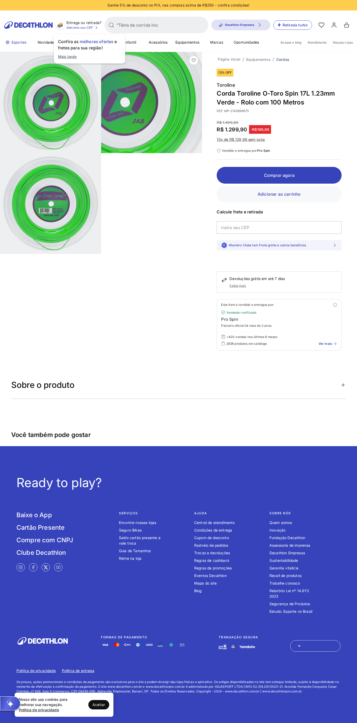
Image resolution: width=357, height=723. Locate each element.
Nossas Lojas (343, 42)
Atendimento (317, 42)
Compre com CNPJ (44, 540)
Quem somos (280, 522)
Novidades (47, 42)
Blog (198, 590)
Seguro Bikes (130, 530)
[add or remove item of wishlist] (193, 60)
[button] (10, 703)
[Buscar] (111, 25)
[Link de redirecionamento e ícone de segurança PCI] (233, 647)
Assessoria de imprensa (289, 545)
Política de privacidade (36, 670)
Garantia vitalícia (283, 568)
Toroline (226, 85)
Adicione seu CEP (79, 28)
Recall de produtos (285, 575)
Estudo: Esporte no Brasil (290, 611)
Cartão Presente (40, 527)
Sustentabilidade (283, 560)
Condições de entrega (213, 530)
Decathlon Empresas (287, 553)
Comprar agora (279, 175)
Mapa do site (205, 583)
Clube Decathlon (41, 552)
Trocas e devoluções (212, 553)
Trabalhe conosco (284, 583)
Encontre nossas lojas (137, 522)
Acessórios (158, 42)
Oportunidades (246, 42)
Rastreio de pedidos (211, 545)
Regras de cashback (211, 560)
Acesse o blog (290, 42)
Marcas (216, 42)
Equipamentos (187, 42)
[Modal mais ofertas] (335, 304)
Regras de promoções (213, 568)
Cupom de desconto (211, 537)
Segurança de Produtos (289, 604)
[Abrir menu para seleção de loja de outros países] (315, 646)
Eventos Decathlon (210, 575)
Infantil (130, 42)
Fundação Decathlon (287, 537)
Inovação (277, 530)
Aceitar (99, 704)
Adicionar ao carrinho (279, 194)
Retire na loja (130, 558)
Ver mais (325, 344)
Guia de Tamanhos (135, 551)
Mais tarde (67, 56)
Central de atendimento (214, 522)
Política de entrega (78, 670)
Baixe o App (34, 515)
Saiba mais (237, 286)
